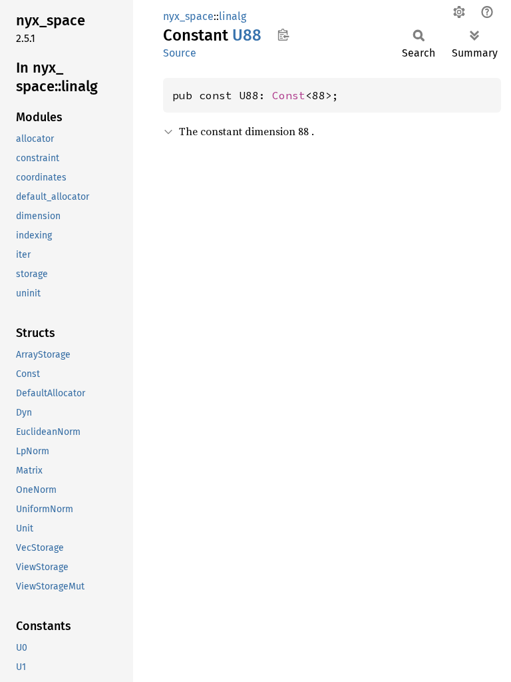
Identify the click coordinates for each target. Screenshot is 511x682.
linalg (232, 16)
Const (288, 95)
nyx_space (188, 16)
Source (179, 53)
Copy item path (283, 34)
